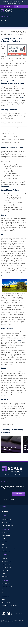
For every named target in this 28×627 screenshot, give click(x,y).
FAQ (3, 593)
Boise (19, 340)
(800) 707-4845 (5, 186)
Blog (3, 599)
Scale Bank (5, 576)
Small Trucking (6, 535)
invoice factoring (13, 34)
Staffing (4, 538)
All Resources (5, 583)
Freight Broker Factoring (8, 548)
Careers (4, 573)
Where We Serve (6, 561)
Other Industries (6, 551)
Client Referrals (6, 564)
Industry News (6, 590)
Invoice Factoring (6, 519)
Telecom (4, 541)
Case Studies (5, 596)
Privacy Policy (4, 621)
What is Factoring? (7, 586)
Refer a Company (6, 567)
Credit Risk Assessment (8, 525)
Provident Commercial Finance (10, 605)
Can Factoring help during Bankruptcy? (9, 448)
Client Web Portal (6, 602)
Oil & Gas (4, 545)
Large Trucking (6, 532)
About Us (4, 558)
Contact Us (5, 570)
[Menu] (25, 10)
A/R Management (6, 522)
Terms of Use (11, 621)
